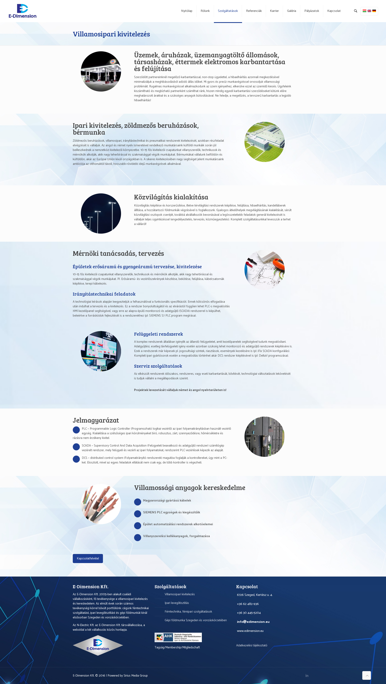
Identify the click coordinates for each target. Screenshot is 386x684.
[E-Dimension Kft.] (22, 11)
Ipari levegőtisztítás (177, 603)
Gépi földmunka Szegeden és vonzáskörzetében (196, 620)
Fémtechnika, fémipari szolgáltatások (188, 611)
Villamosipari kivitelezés (180, 594)
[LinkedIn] (307, 675)
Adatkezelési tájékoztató (251, 645)
